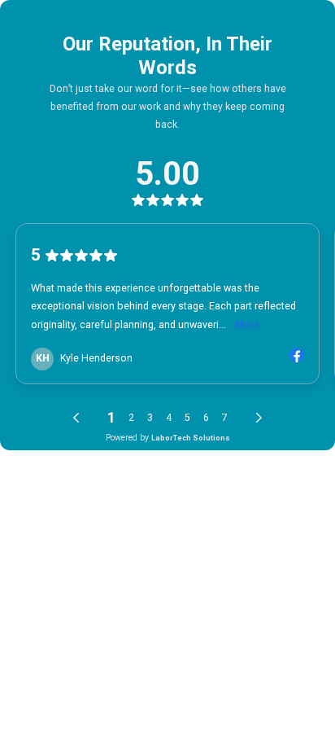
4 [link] (169, 417)
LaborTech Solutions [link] (190, 437)
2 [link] (131, 417)
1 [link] (111, 417)
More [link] (247, 324)
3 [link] (150, 417)
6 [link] (206, 417)
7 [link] (225, 417)
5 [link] (187, 417)
